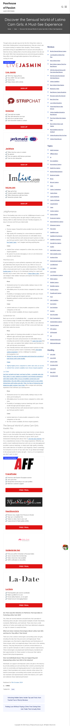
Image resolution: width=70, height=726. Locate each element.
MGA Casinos (53, 279)
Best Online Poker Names (57, 85)
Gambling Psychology (56, 236)
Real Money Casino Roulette (58, 92)
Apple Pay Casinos (55, 168)
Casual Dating (54, 204)
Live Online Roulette (56, 103)
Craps (51, 207)
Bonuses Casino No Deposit (57, 96)
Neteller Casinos (54, 286)
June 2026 (53, 358)
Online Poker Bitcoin (56, 139)
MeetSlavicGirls (12, 511)
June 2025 (53, 369)
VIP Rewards (53, 333)
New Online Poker (55, 61)
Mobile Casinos (54, 282)
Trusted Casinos (54, 325)
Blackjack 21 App (54, 89)
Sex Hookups (54, 307)
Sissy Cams (21, 385)
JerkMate (10, 148)
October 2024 (54, 376)
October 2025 (54, 365)
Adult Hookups (54, 150)
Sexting (52, 311)
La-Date (9, 589)
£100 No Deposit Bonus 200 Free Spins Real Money (57, 71)
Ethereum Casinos (55, 225)
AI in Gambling (54, 161)
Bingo (51, 179)
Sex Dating (53, 304)
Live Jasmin (11, 72)
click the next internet (35, 439)
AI (50, 157)
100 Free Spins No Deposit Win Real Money (57, 77)
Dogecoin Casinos (55, 218)
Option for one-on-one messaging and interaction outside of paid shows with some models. (25, 357)
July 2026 (52, 355)
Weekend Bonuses (55, 340)
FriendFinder (11, 474)
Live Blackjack (54, 265)
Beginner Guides (54, 175)
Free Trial (24, 490)
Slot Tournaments (55, 318)
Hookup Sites (54, 257)
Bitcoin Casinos (54, 182)
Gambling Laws (54, 232)
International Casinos (56, 261)
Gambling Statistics (55, 240)
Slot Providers (54, 315)
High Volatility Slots (55, 254)
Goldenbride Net (13, 550)
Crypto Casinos (54, 211)
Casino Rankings (54, 197)
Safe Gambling (54, 300)
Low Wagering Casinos (56, 275)
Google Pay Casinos (55, 243)
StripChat (10, 111)
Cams (12, 689)
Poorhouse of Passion (9, 5)
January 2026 (53, 362)
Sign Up (24, 88)
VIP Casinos (53, 329)
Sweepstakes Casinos (56, 322)
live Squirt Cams (11, 242)
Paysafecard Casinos (55, 293)
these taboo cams (33, 273)
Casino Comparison (55, 190)
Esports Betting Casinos (56, 222)
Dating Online (54, 215)
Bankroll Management (56, 172)
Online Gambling (54, 82)
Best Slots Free (54, 99)
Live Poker (53, 272)
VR (51, 336)
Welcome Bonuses (55, 343)
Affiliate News (54, 154)
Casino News (53, 193)
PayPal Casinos (54, 290)
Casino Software (54, 200)
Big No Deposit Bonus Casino (58, 51)
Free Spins (53, 229)
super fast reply (37, 341)
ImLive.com (10, 187)
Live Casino (53, 268)
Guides (52, 247)
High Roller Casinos (55, 250)
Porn (51, 297)
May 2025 (53, 372)
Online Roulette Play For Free (58, 135)
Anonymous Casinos (55, 165)
